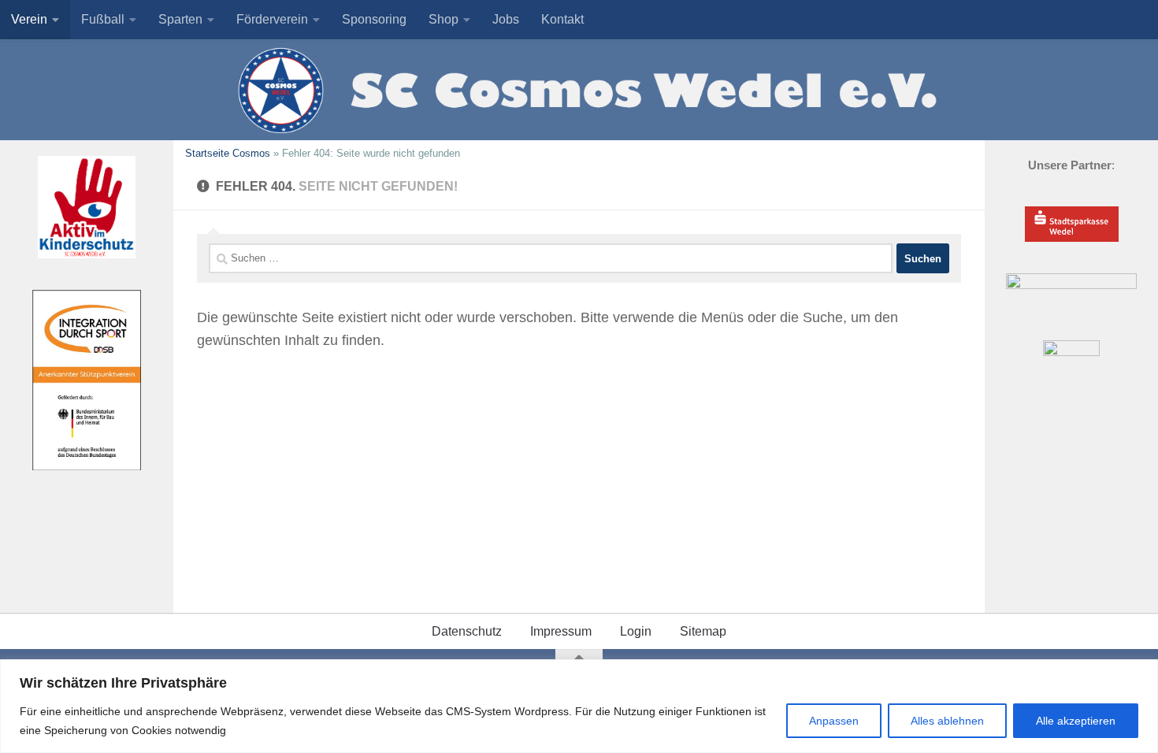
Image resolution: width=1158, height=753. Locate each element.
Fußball (102, 19)
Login (635, 631)
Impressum (561, 631)
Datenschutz (467, 631)
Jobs (505, 19)
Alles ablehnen (947, 720)
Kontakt (562, 19)
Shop (443, 19)
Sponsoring (374, 19)
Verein (29, 19)
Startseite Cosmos (227, 153)
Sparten (180, 19)
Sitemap (703, 631)
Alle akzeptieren (1075, 720)
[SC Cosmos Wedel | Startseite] (579, 89)
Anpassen (834, 720)
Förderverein (272, 19)
